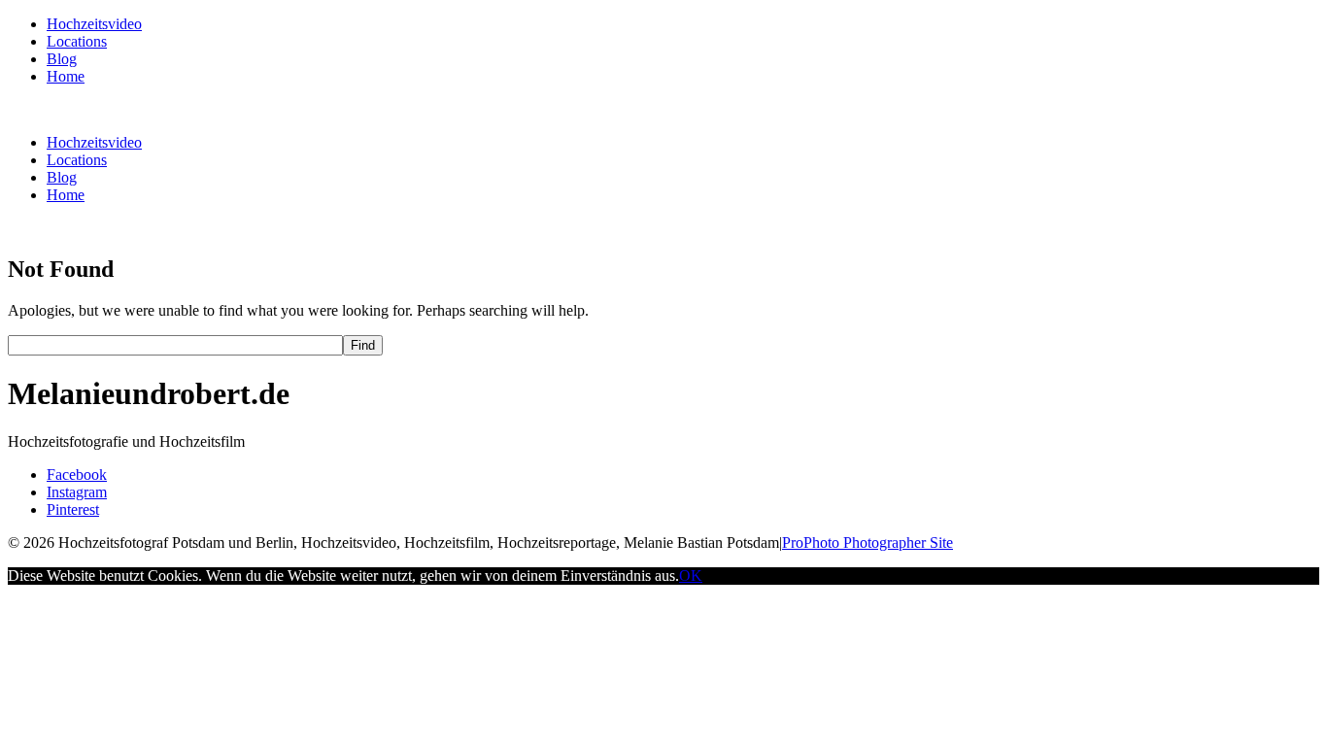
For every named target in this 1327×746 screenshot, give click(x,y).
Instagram (77, 492)
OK (690, 575)
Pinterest (73, 509)
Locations (77, 41)
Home (66, 76)
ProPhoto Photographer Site (867, 542)
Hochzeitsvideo (94, 24)
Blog (62, 59)
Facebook (77, 474)
